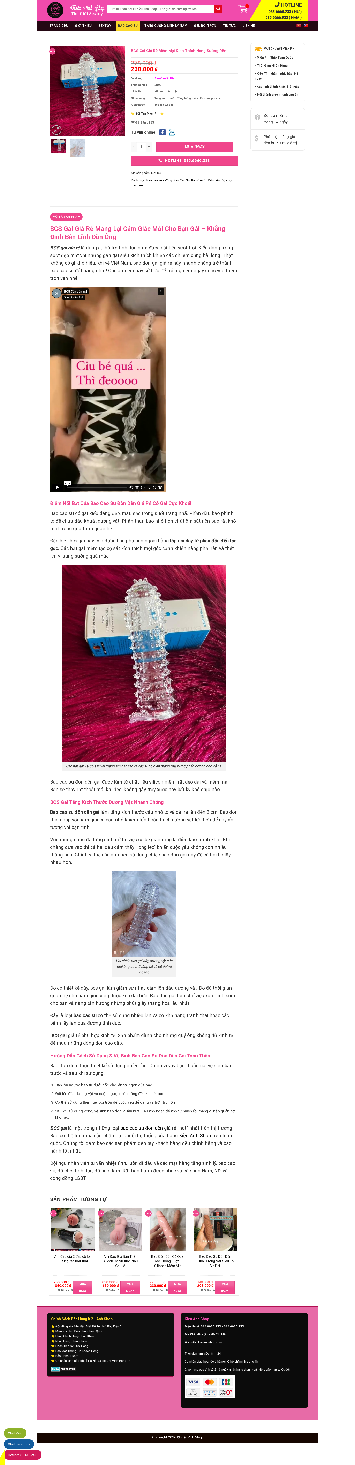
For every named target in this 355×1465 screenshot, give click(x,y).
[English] (304, 25)
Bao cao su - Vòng (159, 180)
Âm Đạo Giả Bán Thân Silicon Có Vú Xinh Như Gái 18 (120, 1261)
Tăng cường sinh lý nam (165, 26)
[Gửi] (218, 9)
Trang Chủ (59, 26)
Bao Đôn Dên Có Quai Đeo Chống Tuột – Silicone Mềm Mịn (167, 1261)
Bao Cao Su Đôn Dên (205, 180)
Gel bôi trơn (205, 26)
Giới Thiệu (83, 26)
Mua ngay (195, 146)
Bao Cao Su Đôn (164, 78)
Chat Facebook (19, 1444)
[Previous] (56, 91)
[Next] (118, 91)
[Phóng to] (56, 130)
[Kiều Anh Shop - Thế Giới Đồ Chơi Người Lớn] (55, 10)
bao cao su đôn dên (141, 1128)
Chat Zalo (15, 1433)
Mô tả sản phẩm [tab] (66, 217)
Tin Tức (229, 26)
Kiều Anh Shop (195, 1136)
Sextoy (104, 26)
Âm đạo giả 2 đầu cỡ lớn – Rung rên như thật (73, 1258)
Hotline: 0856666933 (23, 1455)
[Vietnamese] (297, 25)
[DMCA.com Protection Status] (63, 1369)
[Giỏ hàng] (233, 10)
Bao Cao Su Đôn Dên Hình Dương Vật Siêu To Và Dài (215, 1261)
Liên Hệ (249, 26)
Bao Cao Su (128, 26)
